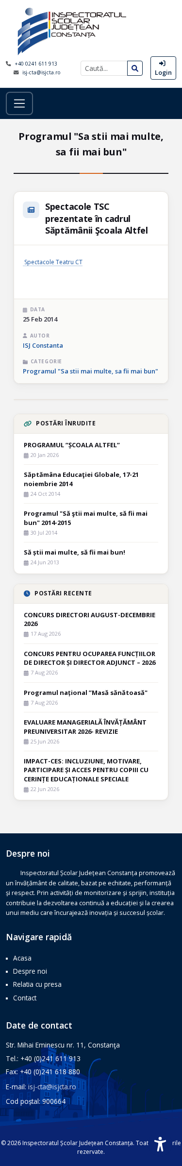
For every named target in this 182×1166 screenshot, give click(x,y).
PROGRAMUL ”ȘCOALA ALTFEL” (72, 444)
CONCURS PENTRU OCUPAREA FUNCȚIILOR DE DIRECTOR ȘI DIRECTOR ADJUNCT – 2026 (89, 658)
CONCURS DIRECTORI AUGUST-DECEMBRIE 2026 (89, 619)
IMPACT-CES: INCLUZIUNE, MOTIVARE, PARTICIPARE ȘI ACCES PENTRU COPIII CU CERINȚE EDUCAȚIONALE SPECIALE (86, 770)
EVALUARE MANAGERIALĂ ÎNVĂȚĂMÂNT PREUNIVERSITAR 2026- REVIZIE (85, 726)
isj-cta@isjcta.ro (41, 72)
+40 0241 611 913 (36, 63)
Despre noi (30, 971)
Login (163, 72)
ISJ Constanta (43, 345)
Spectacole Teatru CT (53, 262)
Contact (24, 997)
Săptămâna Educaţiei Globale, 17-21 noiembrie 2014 (81, 479)
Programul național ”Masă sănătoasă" (86, 692)
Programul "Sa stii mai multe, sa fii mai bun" (90, 371)
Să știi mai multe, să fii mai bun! (74, 552)
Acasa (22, 958)
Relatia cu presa (37, 984)
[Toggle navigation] (19, 103)
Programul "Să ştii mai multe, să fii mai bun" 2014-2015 (86, 517)
